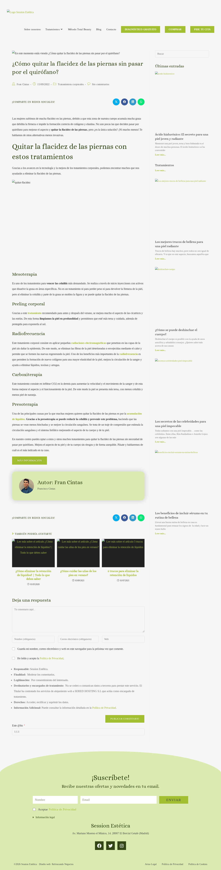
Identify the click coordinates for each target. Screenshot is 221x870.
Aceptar (57, 809)
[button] (110, 817)
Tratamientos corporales (71, 84)
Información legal (45, 817)
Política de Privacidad (51, 658)
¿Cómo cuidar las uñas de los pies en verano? (78, 573)
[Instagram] (121, 845)
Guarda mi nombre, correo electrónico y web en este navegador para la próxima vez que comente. (70, 648)
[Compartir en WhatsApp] (141, 101)
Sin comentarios (100, 84)
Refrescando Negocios (62, 864)
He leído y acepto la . (40, 658)
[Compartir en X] (116, 101)
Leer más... (160, 154)
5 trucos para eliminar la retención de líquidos (123, 573)
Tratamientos (164, 165)
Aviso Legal (151, 864)
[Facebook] (99, 845)
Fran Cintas (23, 84)
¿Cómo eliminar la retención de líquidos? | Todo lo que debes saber (33, 575)
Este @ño (18, 725)
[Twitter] (110, 845)
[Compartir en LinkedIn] (132, 101)
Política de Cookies (197, 864)
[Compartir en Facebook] (124, 101)
